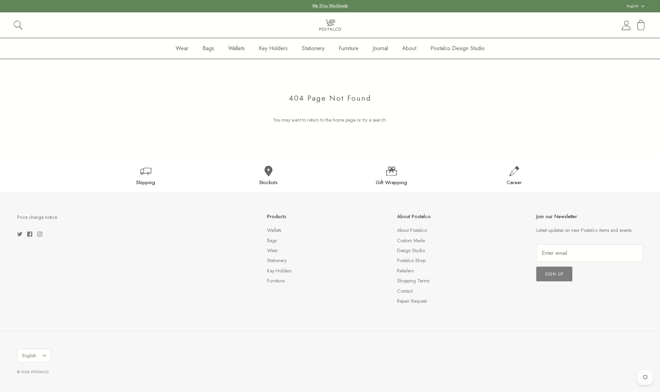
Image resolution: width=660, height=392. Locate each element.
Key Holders (273, 48)
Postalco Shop (411, 260)
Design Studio (411, 250)
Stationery (313, 48)
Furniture (349, 48)
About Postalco (412, 230)
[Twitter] (19, 234)
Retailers (405, 270)
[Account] (625, 25)
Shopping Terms (413, 280)
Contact (404, 291)
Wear (182, 48)
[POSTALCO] (330, 25)
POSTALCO (39, 371)
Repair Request (412, 301)
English (633, 6)
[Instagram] (39, 234)
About (409, 48)
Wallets (236, 48)
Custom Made (411, 240)
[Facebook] (29, 234)
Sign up (554, 274)
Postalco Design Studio (457, 48)
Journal (380, 48)
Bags (208, 48)
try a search (374, 119)
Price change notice (37, 217)
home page (344, 119)
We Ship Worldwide (330, 6)
